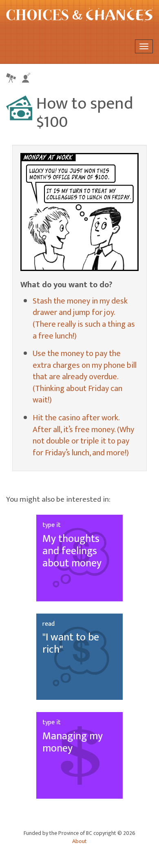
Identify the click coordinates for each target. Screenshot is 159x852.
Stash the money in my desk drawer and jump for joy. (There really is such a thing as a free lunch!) (84, 318)
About (79, 841)
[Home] (79, 15)
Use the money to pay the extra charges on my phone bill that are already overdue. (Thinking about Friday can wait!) (85, 377)
